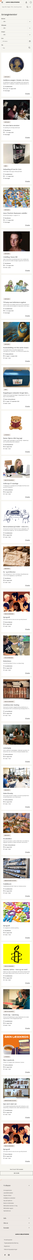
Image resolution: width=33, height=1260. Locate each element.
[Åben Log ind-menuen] (26, 2)
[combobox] (16, 7)
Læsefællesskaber (8, 1193)
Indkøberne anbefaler (9, 1198)
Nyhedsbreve (7, 1211)
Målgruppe (3, 25)
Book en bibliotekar (9, 1203)
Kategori (3, 32)
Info (5, 1218)
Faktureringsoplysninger (10, 1249)
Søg (2, 45)
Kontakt (6, 1228)
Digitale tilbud (7, 1195)
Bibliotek (3, 18)
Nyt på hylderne (8, 1200)
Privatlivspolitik (8, 1240)
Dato (2, 38)
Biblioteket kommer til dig (10, 1206)
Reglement (7, 1246)
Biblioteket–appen (8, 1208)
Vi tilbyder (7, 1185)
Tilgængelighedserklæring (11, 1243)
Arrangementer (8, 1190)
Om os (6, 1223)
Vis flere (16, 1173)
